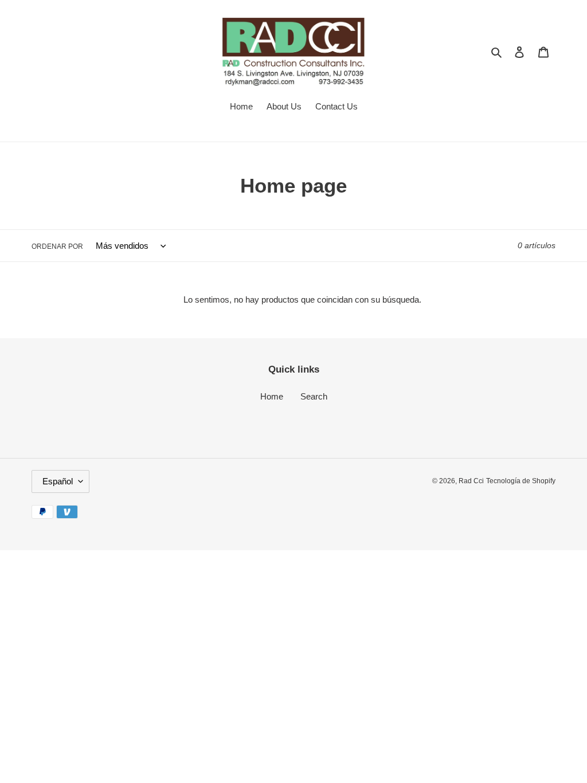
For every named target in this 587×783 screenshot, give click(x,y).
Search (313, 396)
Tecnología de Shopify (520, 481)
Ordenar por (57, 246)
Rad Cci (471, 481)
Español (57, 481)
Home (271, 396)
